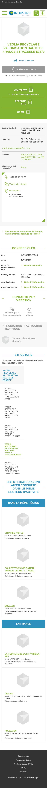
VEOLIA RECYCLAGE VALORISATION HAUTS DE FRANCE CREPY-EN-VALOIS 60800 (12, 468)
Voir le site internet (17, 184)
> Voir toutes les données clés (16, 148)
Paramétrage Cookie (23, 760)
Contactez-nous (24, 756)
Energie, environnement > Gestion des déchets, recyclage (33, 130)
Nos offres (23, 772)
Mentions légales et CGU (23, 764)
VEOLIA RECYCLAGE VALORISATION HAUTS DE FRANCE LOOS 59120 (11, 412)
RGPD (23, 768)
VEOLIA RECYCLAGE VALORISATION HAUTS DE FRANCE (32, 157)
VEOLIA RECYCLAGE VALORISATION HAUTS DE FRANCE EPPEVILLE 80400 (12, 430)
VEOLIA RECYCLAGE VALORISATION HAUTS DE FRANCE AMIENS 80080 (12, 393)
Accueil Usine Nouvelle (13, 2)
